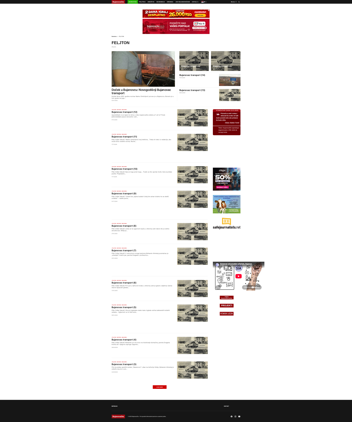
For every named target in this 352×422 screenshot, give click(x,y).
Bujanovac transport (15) (222, 66)
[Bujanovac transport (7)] (192, 256)
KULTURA (119, 109)
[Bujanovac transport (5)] (192, 313)
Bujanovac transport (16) (190, 66)
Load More (159, 387)
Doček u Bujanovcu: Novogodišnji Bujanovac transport (141, 91)
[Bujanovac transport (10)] (192, 174)
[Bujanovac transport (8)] (192, 231)
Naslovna (114, 36)
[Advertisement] (159, 154)
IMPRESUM (114, 406)
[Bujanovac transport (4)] (192, 345)
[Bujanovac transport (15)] (225, 61)
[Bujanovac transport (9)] (192, 199)
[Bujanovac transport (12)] (192, 117)
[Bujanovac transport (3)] (192, 370)
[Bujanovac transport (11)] (192, 142)
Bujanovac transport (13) (192, 90)
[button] (239, 2)
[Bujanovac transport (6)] (192, 288)
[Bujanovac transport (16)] (194, 61)
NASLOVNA (124, 109)
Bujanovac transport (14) (192, 75)
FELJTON (114, 109)
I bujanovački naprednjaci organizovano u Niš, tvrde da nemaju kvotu (228, 130)
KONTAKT (226, 406)
